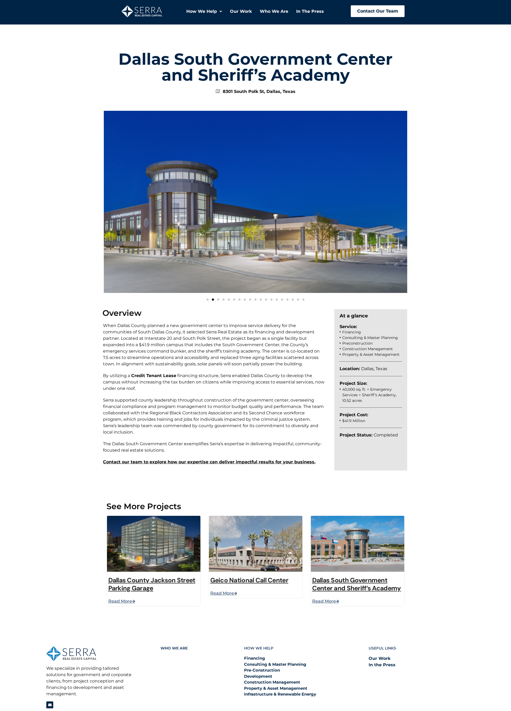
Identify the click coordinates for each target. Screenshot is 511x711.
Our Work (241, 11)
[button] (204, 11)
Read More (120, 601)
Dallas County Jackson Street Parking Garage (151, 584)
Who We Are (274, 11)
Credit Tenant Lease (153, 375)
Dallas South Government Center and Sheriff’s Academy (356, 584)
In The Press (310, 11)
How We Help (201, 11)
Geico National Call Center (249, 580)
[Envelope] (49, 704)
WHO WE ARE (174, 648)
